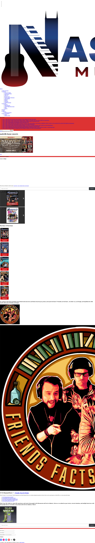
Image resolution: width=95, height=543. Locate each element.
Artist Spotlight (7, 98)
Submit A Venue (7, 115)
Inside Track (6, 94)
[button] (7, 496)
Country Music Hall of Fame (9, 106)
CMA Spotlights (7, 105)
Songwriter (6, 101)
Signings (5, 108)
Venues (5, 114)
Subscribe (92, 187)
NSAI (5, 107)
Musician (6, 99)
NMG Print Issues (5, 90)
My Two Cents (7, 96)
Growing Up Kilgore (8, 93)
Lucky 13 (6, 95)
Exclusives (4, 91)
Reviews (3, 109)
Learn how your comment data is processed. (21, 184)
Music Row (4, 103)
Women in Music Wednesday (9, 97)
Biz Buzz (6, 104)
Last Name (2, 531)
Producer (6, 100)
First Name (2, 529)
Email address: (2, 533)
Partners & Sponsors (7, 112)
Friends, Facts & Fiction (22, 492)
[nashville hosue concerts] (16, 151)
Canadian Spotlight (7, 102)
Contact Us (4, 111)
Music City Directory (6, 113)
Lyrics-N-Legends (7, 92)
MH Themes (22, 541)
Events (3, 110)
